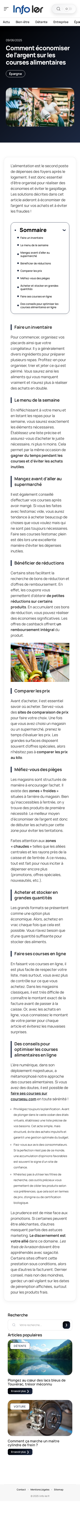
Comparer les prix (31, 271)
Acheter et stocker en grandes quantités (39, 287)
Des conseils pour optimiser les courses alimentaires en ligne (39, 305)
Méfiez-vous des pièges (35, 278)
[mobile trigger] (7, 9)
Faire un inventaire (31, 238)
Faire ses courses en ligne (36, 296)
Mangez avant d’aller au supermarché (35, 254)
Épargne (15, 74)
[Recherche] (58, 9)
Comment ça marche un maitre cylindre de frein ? (33, 1443)
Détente (20, 1346)
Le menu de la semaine (34, 245)
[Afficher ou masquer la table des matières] (56, 230)
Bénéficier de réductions (35, 263)
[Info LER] (27, 9)
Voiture (20, 1406)
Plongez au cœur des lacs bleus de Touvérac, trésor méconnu (37, 1382)
